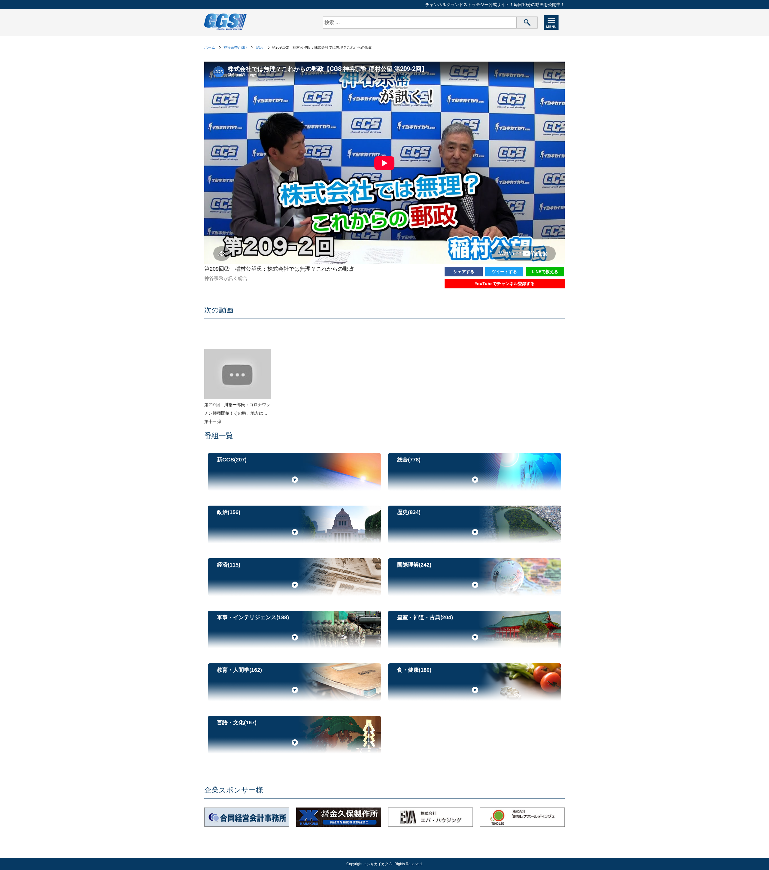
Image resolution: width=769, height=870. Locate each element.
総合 (259, 47)
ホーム (209, 47)
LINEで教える (545, 271)
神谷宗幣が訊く (236, 47)
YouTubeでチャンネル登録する (505, 283)
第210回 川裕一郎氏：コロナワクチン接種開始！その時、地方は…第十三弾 (237, 413)
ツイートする (504, 271)
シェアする (463, 271)
